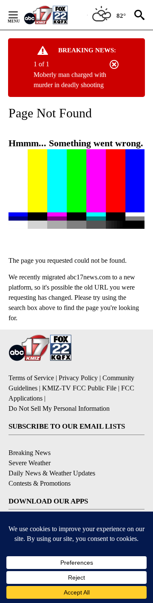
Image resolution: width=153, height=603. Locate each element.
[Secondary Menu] (19, 14)
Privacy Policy (78, 377)
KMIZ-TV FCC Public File (79, 388)
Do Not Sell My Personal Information (59, 408)
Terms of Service (31, 377)
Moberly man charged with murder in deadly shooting (70, 79)
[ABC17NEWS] (55, 14)
